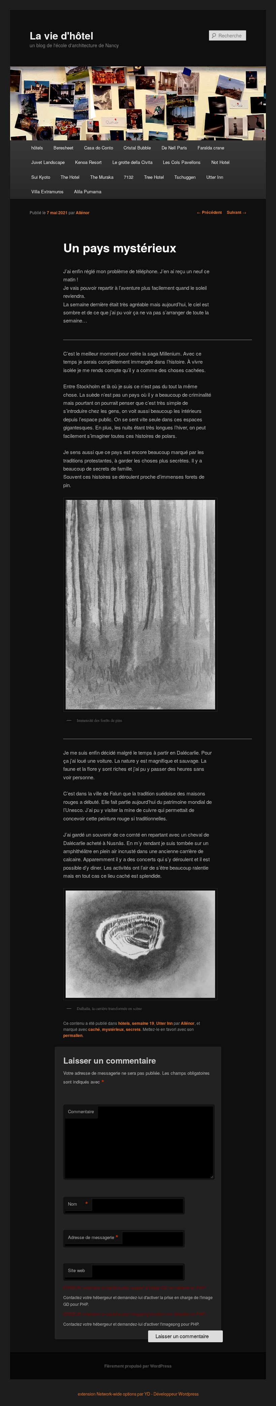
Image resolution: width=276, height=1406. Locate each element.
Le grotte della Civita (132, 162)
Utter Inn (214, 177)
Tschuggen (185, 177)
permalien (72, 1035)
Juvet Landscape (48, 162)
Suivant (236, 212)
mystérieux (113, 1029)
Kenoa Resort (88, 162)
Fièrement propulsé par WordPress (138, 1366)
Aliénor (83, 212)
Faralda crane (211, 147)
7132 (128, 177)
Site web (76, 1270)
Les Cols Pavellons (182, 162)
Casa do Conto (98, 147)
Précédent (209, 212)
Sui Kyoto (40, 177)
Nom (78, 1204)
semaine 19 (143, 1023)
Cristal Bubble (137, 147)
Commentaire (81, 1111)
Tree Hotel (154, 177)
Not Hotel (220, 162)
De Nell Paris (174, 147)
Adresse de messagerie (93, 1237)
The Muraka (101, 177)
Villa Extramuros (47, 191)
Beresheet (63, 147)
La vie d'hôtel (61, 35)
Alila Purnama (87, 191)
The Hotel (70, 177)
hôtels (37, 147)
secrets (133, 1029)
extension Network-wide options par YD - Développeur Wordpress (138, 1394)
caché (94, 1029)
